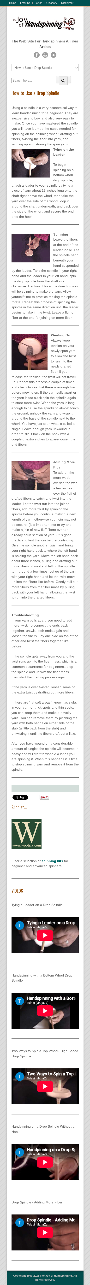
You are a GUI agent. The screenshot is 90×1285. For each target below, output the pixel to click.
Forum (38, 3)
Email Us (25, 3)
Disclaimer (67, 3)
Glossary (51, 3)
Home (12, 3)
